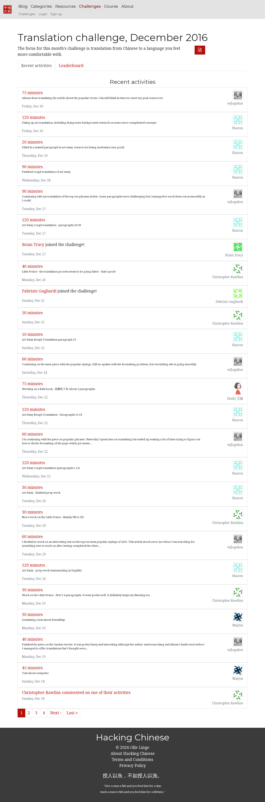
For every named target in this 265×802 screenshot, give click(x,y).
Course (111, 6)
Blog (23, 6)
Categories (41, 6)
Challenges (90, 6)
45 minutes (32, 668)
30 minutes (32, 487)
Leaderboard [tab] (71, 65)
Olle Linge (139, 747)
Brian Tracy (33, 244)
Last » (72, 713)
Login (43, 14)
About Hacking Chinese (133, 753)
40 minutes (32, 266)
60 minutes (32, 359)
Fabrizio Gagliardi (39, 291)
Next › (55, 713)
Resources (65, 6)
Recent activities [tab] (36, 65)
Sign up (56, 14)
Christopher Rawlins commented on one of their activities (76, 692)
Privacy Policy (132, 765)
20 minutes (32, 142)
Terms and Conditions (132, 759)
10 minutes (32, 334)
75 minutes (32, 92)
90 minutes (32, 166)
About (127, 6)
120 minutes (33, 117)
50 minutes (32, 312)
